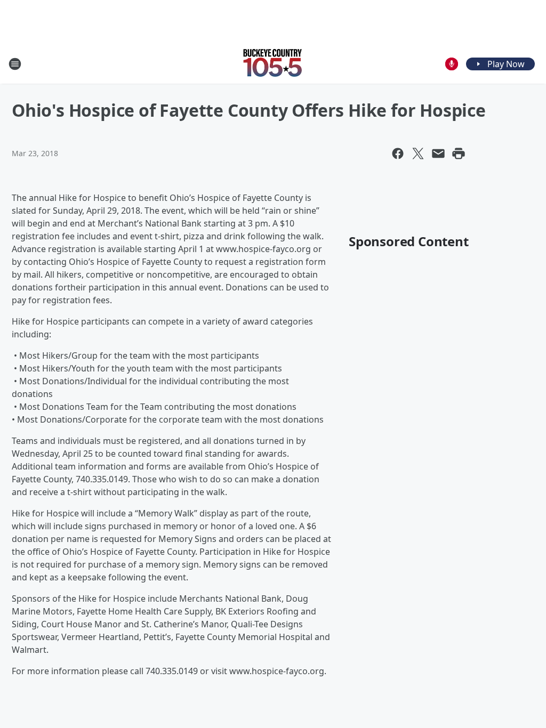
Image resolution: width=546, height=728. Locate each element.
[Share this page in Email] (438, 153)
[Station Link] (273, 63)
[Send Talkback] (451, 64)
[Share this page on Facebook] (397, 153)
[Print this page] (458, 153)
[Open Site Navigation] (15, 64)
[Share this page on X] (418, 153)
